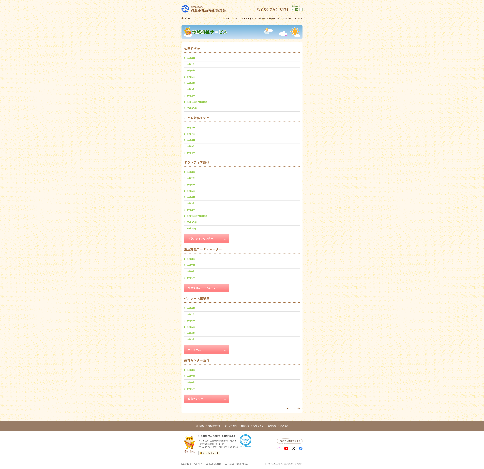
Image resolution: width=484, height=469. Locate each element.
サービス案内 (247, 18)
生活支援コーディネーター (203, 287)
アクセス (298, 18)
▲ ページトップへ (293, 408)
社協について (232, 18)
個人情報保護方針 (215, 464)
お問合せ (187, 464)
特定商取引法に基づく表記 (238, 464)
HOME (187, 18)
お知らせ (261, 18)
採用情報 (287, 18)
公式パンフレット (211, 453)
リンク (199, 464)
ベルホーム (194, 349)
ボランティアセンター (200, 238)
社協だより (274, 18)
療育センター (195, 398)
